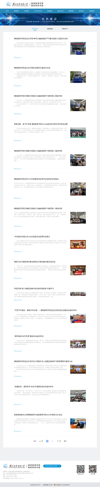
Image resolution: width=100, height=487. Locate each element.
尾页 (65, 441)
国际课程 (71, 11)
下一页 (59, 441)
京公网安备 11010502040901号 (62, 485)
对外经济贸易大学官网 (51, 466)
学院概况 (16, 11)
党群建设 (91, 11)
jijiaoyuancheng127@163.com (16, 478)
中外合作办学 (38, 11)
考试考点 (81, 11)
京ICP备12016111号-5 (35, 485)
